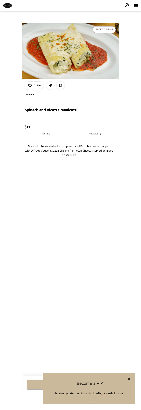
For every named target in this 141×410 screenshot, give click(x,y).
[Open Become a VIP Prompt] (89, 401)
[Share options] (50, 86)
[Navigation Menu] (136, 5)
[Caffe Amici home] (19, 5)
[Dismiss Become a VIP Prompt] (129, 378)
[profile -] (126, 5)
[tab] (46, 133)
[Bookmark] (61, 86)
